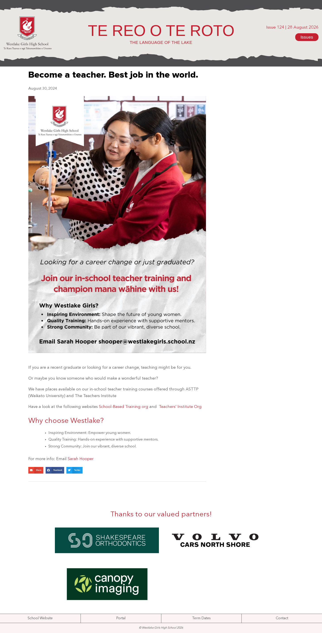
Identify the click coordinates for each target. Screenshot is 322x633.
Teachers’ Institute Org (180, 407)
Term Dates (201, 618)
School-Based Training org (123, 407)
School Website (40, 618)
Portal (120, 618)
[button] (35, 470)
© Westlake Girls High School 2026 (161, 627)
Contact (282, 618)
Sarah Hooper (81, 459)
